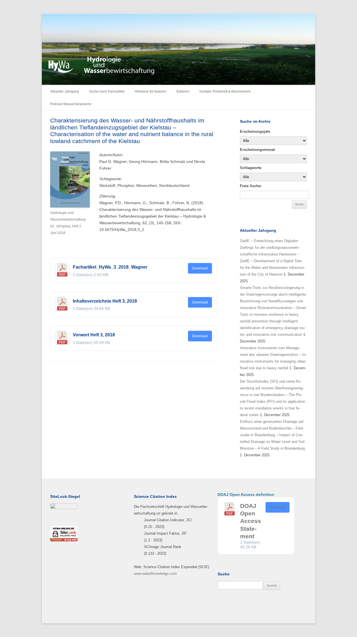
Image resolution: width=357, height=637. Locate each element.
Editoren (183, 91)
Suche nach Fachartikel (107, 91)
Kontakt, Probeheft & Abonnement (224, 91)
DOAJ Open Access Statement (250, 521)
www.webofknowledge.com (155, 573)
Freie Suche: (251, 186)
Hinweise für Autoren (150, 91)
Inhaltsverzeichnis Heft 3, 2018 (105, 301)
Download (200, 268)
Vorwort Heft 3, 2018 (94, 334)
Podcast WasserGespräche (70, 104)
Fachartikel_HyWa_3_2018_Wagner (110, 267)
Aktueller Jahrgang (64, 91)
